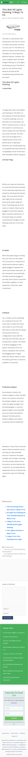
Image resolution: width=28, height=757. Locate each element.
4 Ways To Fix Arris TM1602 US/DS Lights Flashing (14, 524)
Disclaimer (22, 733)
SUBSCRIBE (14, 718)
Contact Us (14, 736)
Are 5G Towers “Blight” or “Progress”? (14, 633)
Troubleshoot (8, 547)
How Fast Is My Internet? (10, 637)
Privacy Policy (14, 733)
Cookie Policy (5, 733)
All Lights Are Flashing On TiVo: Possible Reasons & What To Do (16, 516)
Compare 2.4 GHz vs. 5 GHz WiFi (12, 654)
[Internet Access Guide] (7, 2)
